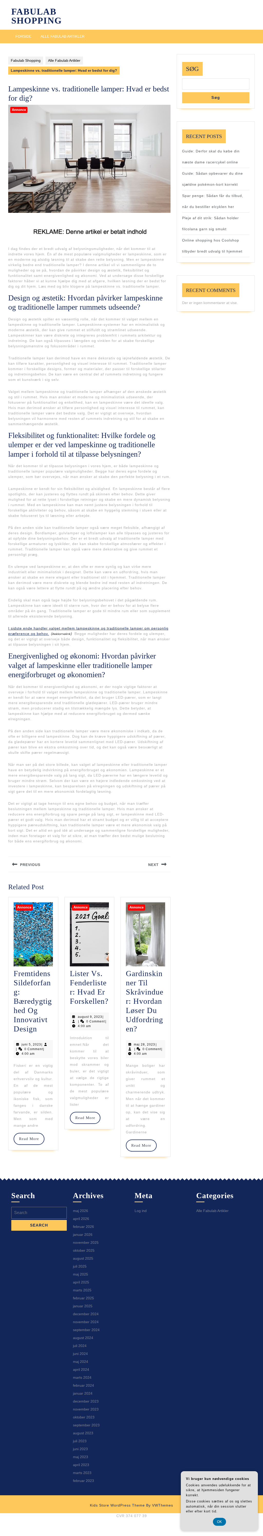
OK (219, 1522)
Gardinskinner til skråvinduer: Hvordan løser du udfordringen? (144, 1001)
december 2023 (86, 1401)
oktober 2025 (84, 1250)
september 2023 (86, 1425)
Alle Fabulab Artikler (62, 36)
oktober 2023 (84, 1417)
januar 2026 (82, 1234)
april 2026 (81, 1219)
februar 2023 (83, 1481)
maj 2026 (80, 1211)
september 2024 (86, 1330)
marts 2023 (82, 1473)
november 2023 (86, 1409)
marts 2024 (82, 1377)
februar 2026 (83, 1227)
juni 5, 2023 (31, 1044)
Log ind (141, 1211)
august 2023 (83, 1433)
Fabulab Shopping (36, 16)
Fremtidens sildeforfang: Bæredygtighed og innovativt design (33, 1001)
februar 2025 (83, 1298)
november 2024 (86, 1322)
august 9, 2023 (90, 1017)
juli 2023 (80, 1441)
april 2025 (81, 1282)
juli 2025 (80, 1266)
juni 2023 (80, 1449)
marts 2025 (82, 1290)
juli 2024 (80, 1346)
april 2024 (81, 1369)
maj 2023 (80, 1457)
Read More (31, 1139)
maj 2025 (80, 1274)
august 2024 (83, 1338)
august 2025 (83, 1258)
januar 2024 (82, 1393)
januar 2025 (82, 1306)
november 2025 (86, 1242)
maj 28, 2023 (144, 1044)
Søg (192, 68)
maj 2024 (80, 1362)
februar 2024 (83, 1385)
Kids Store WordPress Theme (117, 1505)
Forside (23, 36)
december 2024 (86, 1314)
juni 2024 (80, 1354)
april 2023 (81, 1465)
